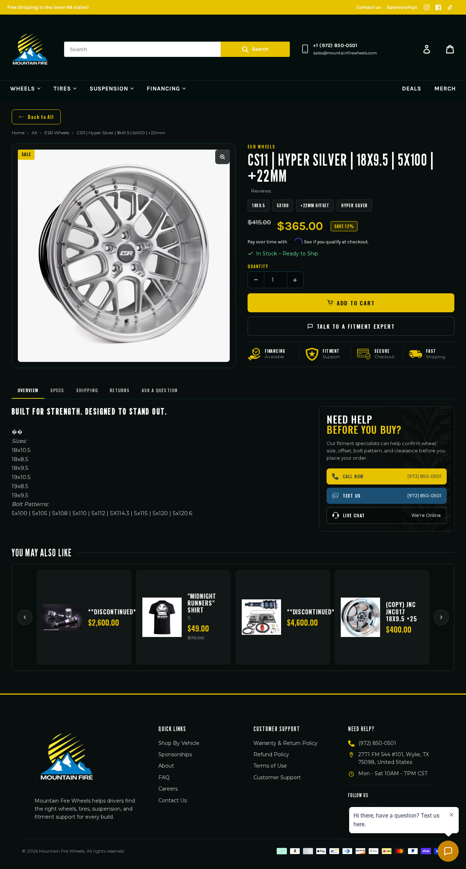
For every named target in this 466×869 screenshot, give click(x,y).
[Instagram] (427, 7)
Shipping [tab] (87, 390)
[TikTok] (450, 7)
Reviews (261, 191)
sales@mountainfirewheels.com (345, 52)
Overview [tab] (28, 390)
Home (18, 132)
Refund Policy (271, 754)
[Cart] (450, 49)
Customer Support (277, 777)
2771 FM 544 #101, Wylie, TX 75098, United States (393, 758)
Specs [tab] (57, 390)
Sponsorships (402, 7)
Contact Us (172, 800)
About (166, 765)
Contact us (369, 7)
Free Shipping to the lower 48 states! (48, 7)
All (34, 132)
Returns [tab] (120, 390)
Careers (168, 788)
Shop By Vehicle (179, 743)
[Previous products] (24, 617)
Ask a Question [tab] (160, 390)
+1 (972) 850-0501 (335, 45)
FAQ (164, 777)
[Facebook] (438, 7)
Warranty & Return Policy (285, 743)
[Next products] (441, 617)
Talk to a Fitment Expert (356, 326)
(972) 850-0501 (377, 743)
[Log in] (426, 49)
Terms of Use (270, 765)
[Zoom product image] (222, 157)
